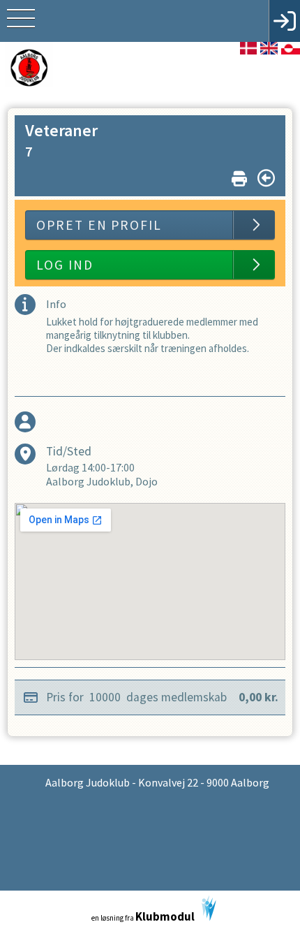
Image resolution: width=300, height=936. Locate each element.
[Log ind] (284, 21)
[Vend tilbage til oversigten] (266, 178)
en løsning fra (143, 916)
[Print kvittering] (239, 175)
